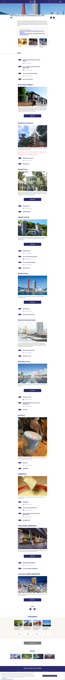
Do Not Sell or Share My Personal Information (50, 675)
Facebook (54, 18)
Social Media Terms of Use (27, 671)
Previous (16, 41)
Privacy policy (19, 671)
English (62, 1)
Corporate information (37, 671)
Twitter (51, 18)
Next (48, 41)
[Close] (64, 676)
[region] (32, 676)
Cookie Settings (45, 671)
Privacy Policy (4, 678)
